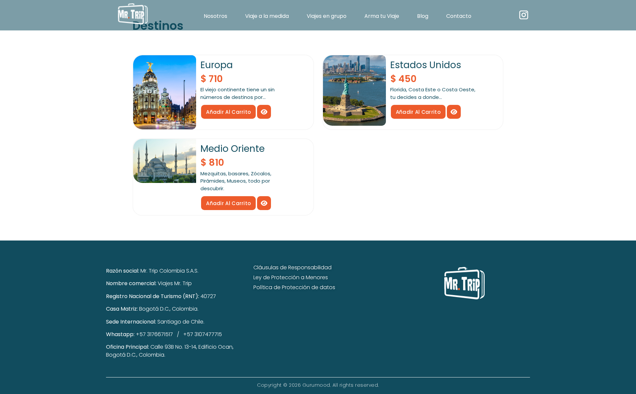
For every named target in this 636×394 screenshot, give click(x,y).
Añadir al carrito (228, 112)
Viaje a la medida (267, 16)
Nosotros (215, 16)
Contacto (458, 16)
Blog (422, 16)
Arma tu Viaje (381, 16)
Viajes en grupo (326, 16)
